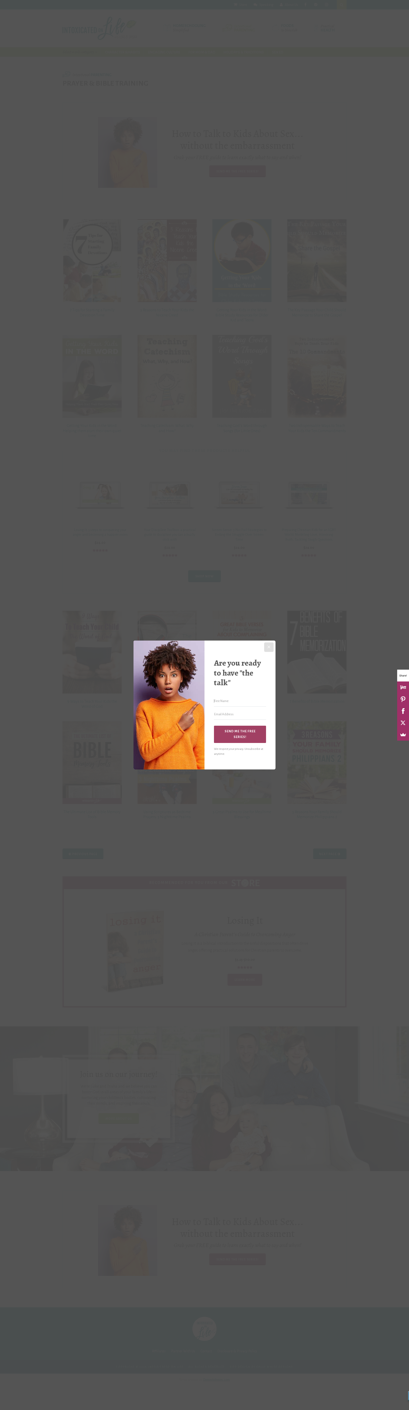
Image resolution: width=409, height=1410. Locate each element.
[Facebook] (403, 711)
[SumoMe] (403, 735)
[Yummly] (403, 687)
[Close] (269, 647)
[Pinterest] (403, 699)
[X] (403, 723)
